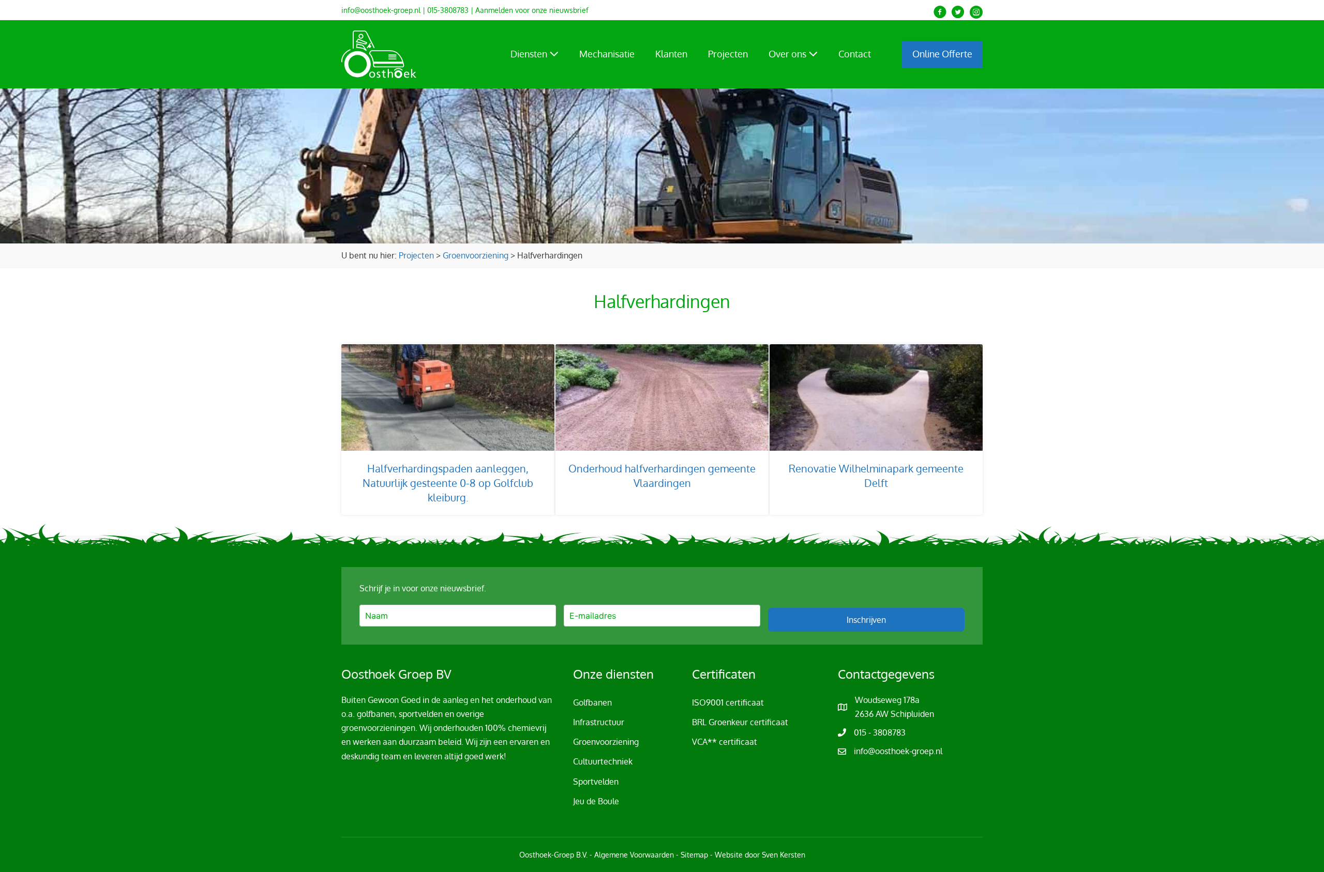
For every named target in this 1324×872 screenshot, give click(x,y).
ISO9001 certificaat (728, 702)
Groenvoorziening (606, 742)
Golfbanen (592, 702)
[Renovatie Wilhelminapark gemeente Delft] (876, 429)
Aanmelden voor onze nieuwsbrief (532, 10)
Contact (854, 53)
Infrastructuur (598, 722)
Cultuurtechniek (603, 761)
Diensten (529, 53)
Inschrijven (866, 620)
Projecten (728, 53)
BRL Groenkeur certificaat (740, 722)
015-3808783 (448, 10)
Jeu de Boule (596, 801)
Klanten (671, 53)
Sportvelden (596, 781)
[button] (940, 12)
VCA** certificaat (724, 742)
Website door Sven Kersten (760, 854)
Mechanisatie (607, 53)
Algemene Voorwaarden (634, 854)
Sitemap (694, 854)
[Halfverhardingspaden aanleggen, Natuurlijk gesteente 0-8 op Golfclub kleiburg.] (447, 429)
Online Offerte (942, 53)
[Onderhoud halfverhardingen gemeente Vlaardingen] (662, 429)
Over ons (788, 53)
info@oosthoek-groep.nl (380, 10)
